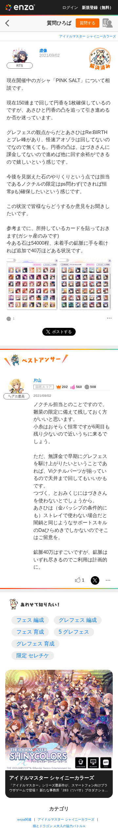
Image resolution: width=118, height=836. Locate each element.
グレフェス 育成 (35, 643)
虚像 (43, 50)
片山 (37, 380)
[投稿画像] (32, 284)
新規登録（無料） (97, 7)
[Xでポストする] (95, 580)
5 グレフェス (74, 632)
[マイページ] (108, 23)
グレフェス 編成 (78, 620)
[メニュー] (109, 318)
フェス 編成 (30, 620)
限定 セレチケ (32, 655)
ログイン (70, 7)
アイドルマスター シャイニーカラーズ (87, 36)
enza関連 (24, 819)
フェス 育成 (30, 632)
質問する (87, 23)
